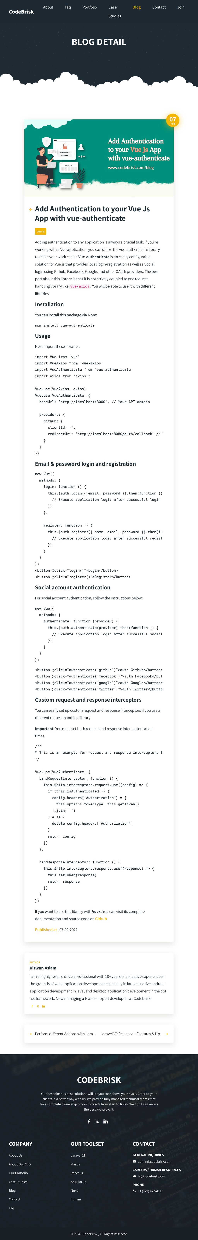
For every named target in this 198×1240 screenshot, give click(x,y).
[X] (37, 1006)
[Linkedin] (43, 1006)
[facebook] (32, 1006)
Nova (74, 1190)
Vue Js (75, 1164)
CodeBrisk (21, 11)
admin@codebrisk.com (154, 1161)
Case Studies (18, 1182)
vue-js (41, 231)
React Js (77, 1173)
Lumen (76, 1199)
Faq (11, 1208)
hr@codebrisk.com (151, 1176)
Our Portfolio (18, 1173)
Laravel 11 (78, 1155)
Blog (12, 1190)
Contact (14, 1199)
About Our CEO (20, 1164)
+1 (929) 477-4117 (150, 1191)
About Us (15, 1155)
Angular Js (78, 1182)
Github (101, 918)
